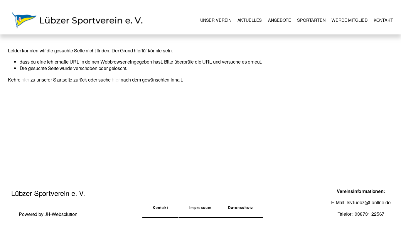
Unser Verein (215, 20)
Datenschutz (240, 207)
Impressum (200, 207)
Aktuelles (249, 20)
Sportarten (311, 20)
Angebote (279, 20)
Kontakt (383, 20)
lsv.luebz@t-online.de (369, 202)
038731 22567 (369, 214)
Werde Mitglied (349, 20)
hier (25, 79)
